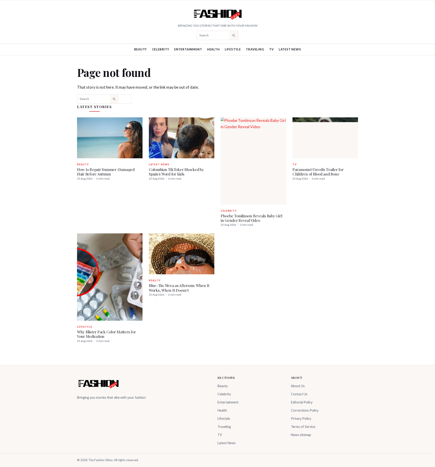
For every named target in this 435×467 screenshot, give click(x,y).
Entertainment (188, 49)
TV (271, 49)
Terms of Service (303, 427)
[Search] (234, 35)
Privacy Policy (301, 418)
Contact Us (299, 394)
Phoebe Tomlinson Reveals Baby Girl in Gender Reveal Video (251, 218)
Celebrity (160, 49)
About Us (298, 386)
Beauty (140, 49)
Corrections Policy (304, 410)
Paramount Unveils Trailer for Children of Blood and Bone (318, 171)
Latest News (290, 49)
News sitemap (301, 435)
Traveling (255, 49)
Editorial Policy (301, 402)
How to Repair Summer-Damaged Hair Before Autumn (106, 171)
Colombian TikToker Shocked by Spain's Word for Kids (176, 171)
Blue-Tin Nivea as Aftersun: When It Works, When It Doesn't (179, 287)
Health (213, 49)
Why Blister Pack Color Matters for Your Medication (106, 334)
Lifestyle (233, 49)
